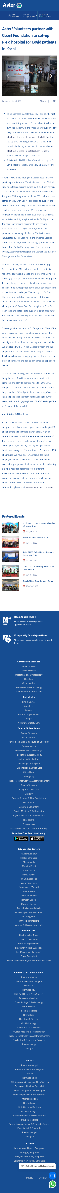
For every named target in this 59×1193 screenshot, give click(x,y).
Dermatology (28, 989)
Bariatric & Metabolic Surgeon (29, 1069)
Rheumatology (29, 1044)
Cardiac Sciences (29, 666)
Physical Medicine (29, 1119)
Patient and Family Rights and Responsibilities (28, 960)
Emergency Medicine (29, 998)
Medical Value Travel (29, 935)
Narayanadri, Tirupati (29, 887)
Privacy (29, 1177)
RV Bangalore (28, 916)
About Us (28, 706)
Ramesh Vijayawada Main (29, 908)
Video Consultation (29, 939)
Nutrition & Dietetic (28, 1019)
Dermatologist (29, 1077)
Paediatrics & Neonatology (29, 687)
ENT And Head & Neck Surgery (29, 994)
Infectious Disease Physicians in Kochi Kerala (28, 137)
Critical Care (28, 772)
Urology (29, 793)
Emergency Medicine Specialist (29, 1086)
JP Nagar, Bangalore (29, 1152)
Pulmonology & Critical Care (29, 691)
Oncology (28, 679)
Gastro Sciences (29, 785)
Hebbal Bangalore (28, 858)
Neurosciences (29, 746)
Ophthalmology (28, 1023)
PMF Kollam (29, 891)
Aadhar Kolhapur (29, 853)
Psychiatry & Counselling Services (29, 1040)
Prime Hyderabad (29, 895)
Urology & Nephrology (29, 759)
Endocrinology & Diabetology (29, 1002)
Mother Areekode (28, 883)
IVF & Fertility (29, 1006)
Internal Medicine (29, 1010)
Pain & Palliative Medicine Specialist (29, 1115)
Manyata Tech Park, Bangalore (29, 1156)
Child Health (29, 820)
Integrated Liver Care (29, 789)
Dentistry (29, 985)
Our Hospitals (15, 15)
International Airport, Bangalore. (29, 1148)
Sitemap (43, 1177)
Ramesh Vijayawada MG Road (28, 912)
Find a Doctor (28, 702)
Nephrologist (29, 1103)
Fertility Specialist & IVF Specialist (29, 1094)
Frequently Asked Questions (29, 947)
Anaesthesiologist (29, 1065)
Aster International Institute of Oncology (29, 741)
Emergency (28, 776)
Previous (8, 75)
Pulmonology (28, 824)
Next (51, 76)
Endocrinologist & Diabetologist (29, 1090)
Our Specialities (30, 15)
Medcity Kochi (29, 866)
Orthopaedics (28, 683)
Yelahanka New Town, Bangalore (29, 1160)
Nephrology (28, 802)
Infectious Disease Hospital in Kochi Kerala (27, 151)
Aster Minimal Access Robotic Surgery (28, 828)
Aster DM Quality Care (29, 722)
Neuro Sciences (28, 670)
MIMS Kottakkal (29, 879)
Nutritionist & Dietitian (29, 1107)
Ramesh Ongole (29, 904)
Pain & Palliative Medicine (29, 1027)
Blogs (29, 718)
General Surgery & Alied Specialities (29, 798)
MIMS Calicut (29, 870)
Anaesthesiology (29, 977)
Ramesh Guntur (28, 899)
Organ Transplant (28, 956)
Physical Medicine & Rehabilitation (28, 815)
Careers (28, 710)
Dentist (29, 1073)
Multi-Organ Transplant (28, 763)
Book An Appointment (47, 15)
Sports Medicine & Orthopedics (29, 811)
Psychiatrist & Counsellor (29, 1128)
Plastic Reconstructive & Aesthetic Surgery (29, 780)
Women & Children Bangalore (29, 925)
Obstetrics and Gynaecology (29, 674)
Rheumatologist (29, 1132)
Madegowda (29, 862)
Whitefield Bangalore (29, 920)
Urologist (29, 1136)
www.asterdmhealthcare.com (39, 487)
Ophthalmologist (29, 1111)
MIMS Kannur (28, 874)
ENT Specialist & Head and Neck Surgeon (29, 1082)
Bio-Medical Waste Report (29, 952)
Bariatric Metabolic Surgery (29, 981)
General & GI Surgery (29, 806)
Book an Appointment (28, 714)
